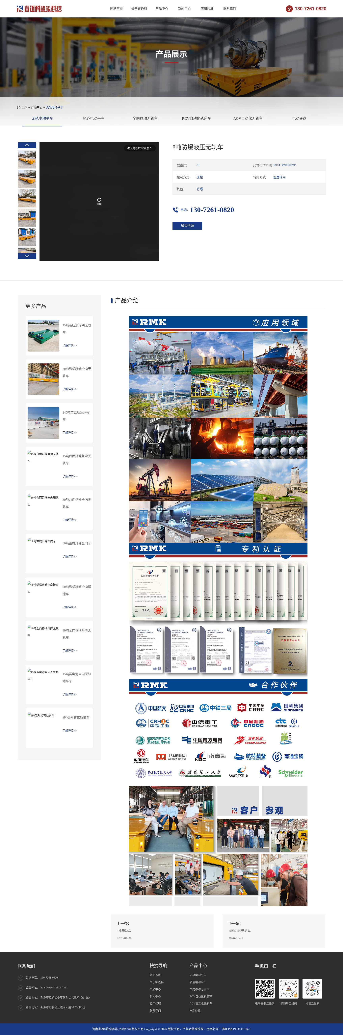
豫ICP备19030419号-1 (236, 1029)
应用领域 (207, 8)
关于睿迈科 (139, 8)
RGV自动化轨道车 (196, 118)
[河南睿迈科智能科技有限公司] (40, 9)
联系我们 (229, 8)
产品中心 (161, 8)
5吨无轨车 (124, 931)
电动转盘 (299, 118)
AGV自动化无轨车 (248, 118)
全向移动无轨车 (145, 118)
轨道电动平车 (93, 118)
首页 (24, 107)
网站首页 (116, 8)
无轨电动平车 (54, 107)
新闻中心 (184, 8)
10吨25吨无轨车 (239, 931)
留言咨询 (187, 225)
